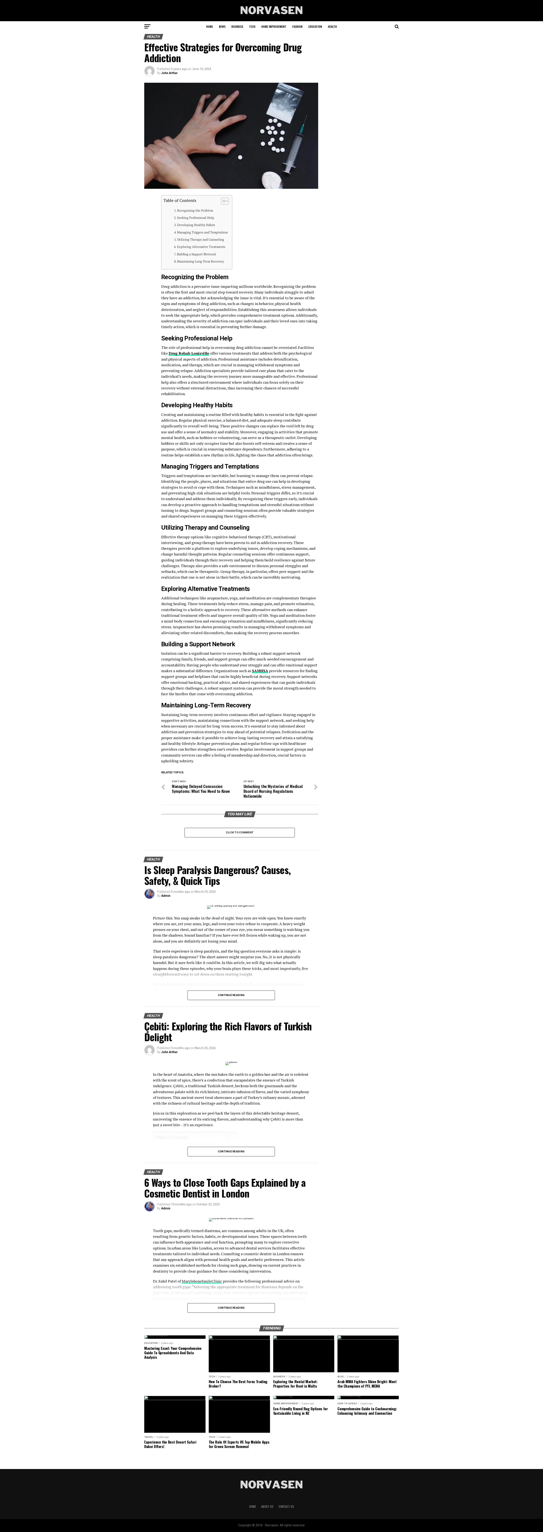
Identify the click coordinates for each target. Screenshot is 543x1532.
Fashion (297, 26)
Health (332, 26)
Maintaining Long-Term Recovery (200, 261)
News (222, 26)
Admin (165, 895)
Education (315, 26)
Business (237, 26)
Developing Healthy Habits (196, 225)
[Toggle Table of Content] (223, 201)
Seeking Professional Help (195, 218)
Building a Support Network (196, 254)
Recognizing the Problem (195, 210)
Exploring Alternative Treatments (201, 247)
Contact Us (286, 1506)
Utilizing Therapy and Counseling (200, 240)
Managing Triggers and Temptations (202, 232)
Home (209, 26)
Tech (252, 26)
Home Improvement (273, 26)
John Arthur (169, 73)
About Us (267, 1506)
